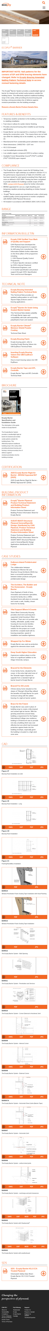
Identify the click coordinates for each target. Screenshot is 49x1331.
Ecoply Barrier (17, 1314)
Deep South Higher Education (24, 652)
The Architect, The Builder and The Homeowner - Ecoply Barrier (24, 587)
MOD (26, 1216)
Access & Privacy (7, 1317)
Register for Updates (27, 1314)
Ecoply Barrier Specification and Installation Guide (9, 420)
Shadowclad (16, 1310)
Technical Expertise (29, 1317)
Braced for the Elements (21, 668)
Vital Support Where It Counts (23, 610)
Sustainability (5, 1312)
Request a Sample (29, 1312)
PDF (31, 767)
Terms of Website (6, 1316)
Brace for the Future (19, 704)
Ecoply (15, 1312)
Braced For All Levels (20, 686)
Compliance (5, 1314)
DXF (21, 767)
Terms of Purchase (7, 1321)
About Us (4, 1310)
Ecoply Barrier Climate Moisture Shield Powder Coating (21, 328)
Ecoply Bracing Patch (20, 339)
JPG (41, 767)
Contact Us (27, 1310)
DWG (11, 767)
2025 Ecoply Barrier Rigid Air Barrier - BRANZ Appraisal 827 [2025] (24, 475)
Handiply (15, 1316)
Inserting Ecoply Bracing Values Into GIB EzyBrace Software (22, 354)
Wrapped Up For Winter (21, 641)
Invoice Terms (6, 1319)
